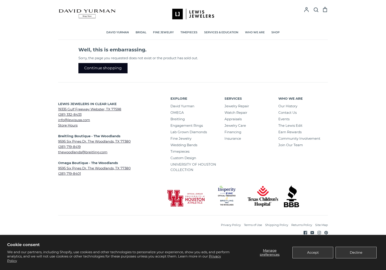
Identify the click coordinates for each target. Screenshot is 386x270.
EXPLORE (178, 98)
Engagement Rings (186, 125)
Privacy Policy (231, 225)
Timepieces (179, 151)
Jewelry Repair (236, 106)
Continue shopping (103, 68)
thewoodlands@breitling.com (82, 152)
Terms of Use (253, 225)
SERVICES (233, 98)
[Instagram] (317, 232)
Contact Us (287, 112)
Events (284, 119)
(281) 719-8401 (69, 173)
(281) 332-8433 (70, 114)
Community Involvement (299, 138)
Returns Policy (301, 225)
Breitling (177, 119)
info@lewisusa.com (74, 120)
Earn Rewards (290, 132)
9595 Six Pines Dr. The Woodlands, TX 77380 (94, 141)
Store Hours (68, 125)
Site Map (321, 225)
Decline (356, 252)
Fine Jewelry (180, 138)
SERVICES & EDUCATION (221, 32)
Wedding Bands (183, 145)
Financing (232, 132)
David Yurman (182, 106)
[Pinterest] (324, 232)
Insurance (232, 138)
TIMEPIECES (188, 32)
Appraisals (233, 119)
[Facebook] (303, 232)
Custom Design (183, 158)
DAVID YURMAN (117, 32)
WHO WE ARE (255, 32)
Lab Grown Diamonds (188, 132)
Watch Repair (235, 112)
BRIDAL (141, 32)
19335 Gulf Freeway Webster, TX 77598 (89, 109)
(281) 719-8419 (69, 147)
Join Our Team (290, 145)
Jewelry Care (235, 125)
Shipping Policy (276, 225)
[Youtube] (310, 232)
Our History (287, 106)
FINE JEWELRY (163, 32)
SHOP (275, 32)
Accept (313, 252)
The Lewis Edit (290, 125)
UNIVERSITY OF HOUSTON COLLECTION (193, 167)
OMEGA (177, 112)
